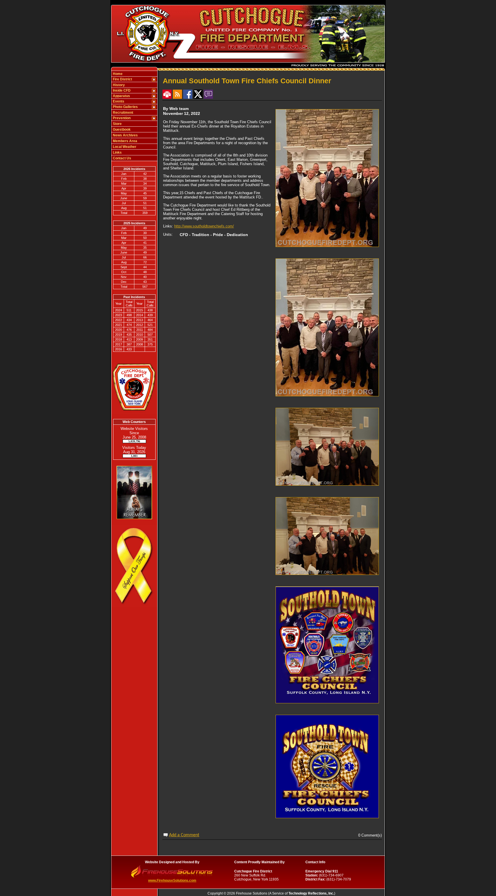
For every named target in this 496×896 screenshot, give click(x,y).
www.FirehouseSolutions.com (172, 880)
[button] (131, 79)
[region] (134, 116)
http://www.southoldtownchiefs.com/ (204, 226)
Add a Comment (184, 835)
